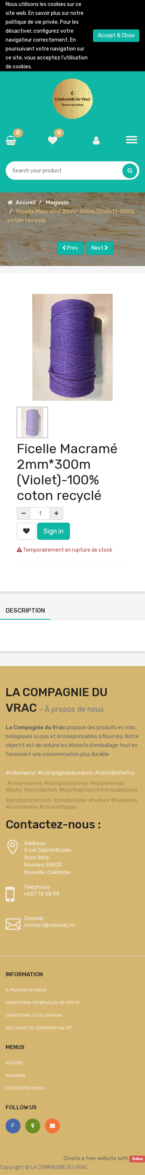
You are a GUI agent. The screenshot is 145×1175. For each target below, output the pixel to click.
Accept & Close (116, 35)
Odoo (137, 1158)
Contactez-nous (25, 1088)
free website (101, 1158)
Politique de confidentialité (39, 1027)
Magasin (57, 202)
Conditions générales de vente (43, 1002)
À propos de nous (74, 709)
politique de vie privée (32, 22)
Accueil (26, 202)
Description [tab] (25, 610)
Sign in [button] (54, 531)
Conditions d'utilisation (34, 1015)
